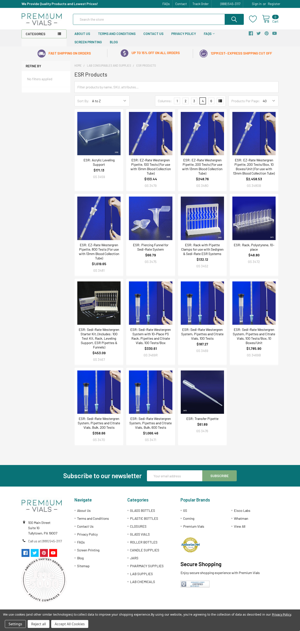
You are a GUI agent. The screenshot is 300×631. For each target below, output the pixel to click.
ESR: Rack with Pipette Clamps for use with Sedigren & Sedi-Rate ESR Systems (202, 249)
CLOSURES (138, 526)
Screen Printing (88, 42)
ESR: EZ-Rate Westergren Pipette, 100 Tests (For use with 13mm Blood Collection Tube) (150, 166)
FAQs (166, 4)
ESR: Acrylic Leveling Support (99, 162)
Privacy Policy (183, 34)
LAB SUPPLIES (141, 574)
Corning (188, 518)
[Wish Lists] (255, 19)
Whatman (241, 518)
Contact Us (153, 34)
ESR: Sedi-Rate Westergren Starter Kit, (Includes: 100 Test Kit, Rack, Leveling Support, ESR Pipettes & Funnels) (99, 338)
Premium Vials (193, 526)
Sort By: (83, 101)
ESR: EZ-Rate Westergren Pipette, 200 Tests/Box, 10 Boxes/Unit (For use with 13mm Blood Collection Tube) (254, 166)
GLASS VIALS (140, 534)
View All (239, 526)
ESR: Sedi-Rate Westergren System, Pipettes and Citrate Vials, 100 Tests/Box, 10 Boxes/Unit (254, 336)
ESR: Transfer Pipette (202, 418)
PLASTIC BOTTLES (144, 518)
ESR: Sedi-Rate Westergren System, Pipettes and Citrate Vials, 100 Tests (202, 333)
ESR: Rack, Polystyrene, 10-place (254, 247)
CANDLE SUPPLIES (144, 550)
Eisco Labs (242, 510)
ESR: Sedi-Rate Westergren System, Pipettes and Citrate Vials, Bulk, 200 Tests (99, 422)
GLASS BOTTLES (142, 510)
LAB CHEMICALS (142, 582)
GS (185, 510)
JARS (134, 558)
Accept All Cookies (70, 624)
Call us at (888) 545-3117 (45, 541)
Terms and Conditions (117, 34)
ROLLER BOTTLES (143, 542)
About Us (82, 34)
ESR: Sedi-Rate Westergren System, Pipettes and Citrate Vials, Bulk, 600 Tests (150, 422)
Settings (15, 624)
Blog (114, 42)
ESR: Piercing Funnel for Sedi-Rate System (150, 247)
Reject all (38, 624)
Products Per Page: (245, 101)
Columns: (165, 101)
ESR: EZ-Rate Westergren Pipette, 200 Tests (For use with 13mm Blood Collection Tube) (202, 166)
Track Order (200, 4)
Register (274, 4)
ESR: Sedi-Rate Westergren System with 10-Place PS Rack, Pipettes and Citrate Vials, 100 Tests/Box (150, 336)
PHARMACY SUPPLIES (147, 566)
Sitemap (83, 566)
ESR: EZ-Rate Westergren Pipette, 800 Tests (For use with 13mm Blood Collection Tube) (99, 251)
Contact (181, 4)
